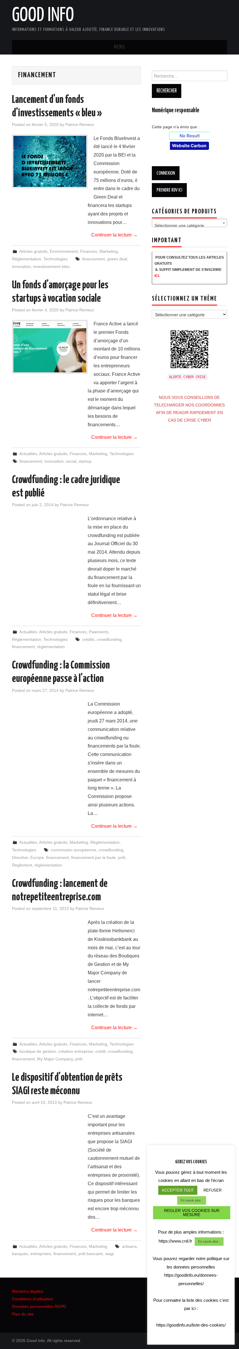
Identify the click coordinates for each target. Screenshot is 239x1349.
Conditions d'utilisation (32, 1299)
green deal (117, 259)
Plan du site (23, 1314)
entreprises (40, 1253)
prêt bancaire (90, 1253)
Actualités (28, 453)
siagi (109, 1253)
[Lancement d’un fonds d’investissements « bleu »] (49, 161)
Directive (20, 857)
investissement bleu (51, 266)
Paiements (98, 631)
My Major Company (55, 1059)
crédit (100, 1051)
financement (93, 259)
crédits (88, 639)
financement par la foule (93, 857)
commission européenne (73, 850)
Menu (119, 47)
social (71, 461)
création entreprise (75, 1051)
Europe (37, 857)
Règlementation (26, 259)
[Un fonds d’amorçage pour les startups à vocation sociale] (49, 346)
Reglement (22, 865)
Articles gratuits (33, 251)
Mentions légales (27, 1291)
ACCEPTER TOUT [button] (178, 1190)
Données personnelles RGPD (39, 1306)
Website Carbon (189, 145)
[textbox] (189, 225)
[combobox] (189, 223)
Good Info (43, 15)
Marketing (108, 251)
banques (20, 1253)
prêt (121, 857)
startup (85, 461)
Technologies (55, 259)
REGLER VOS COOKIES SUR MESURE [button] (191, 1212)
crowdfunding (109, 639)
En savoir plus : (192, 1200)
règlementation (51, 646)
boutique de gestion (38, 1051)
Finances (88, 251)
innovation (21, 266)
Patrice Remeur (79, 124)
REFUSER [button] (212, 1190)
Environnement (64, 251)
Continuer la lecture (114, 234)
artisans (129, 1246)
